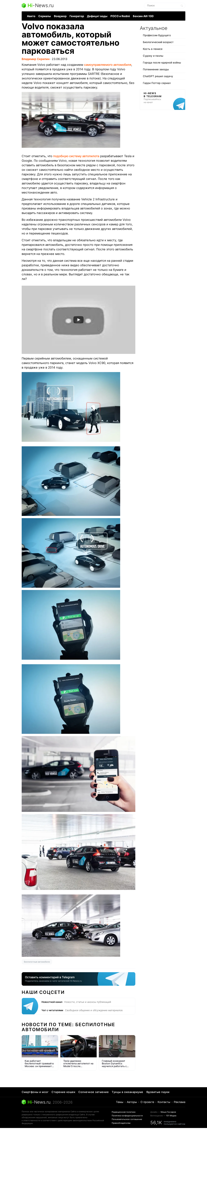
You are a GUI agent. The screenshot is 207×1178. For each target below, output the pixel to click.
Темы (119, 1102)
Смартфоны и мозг (35, 1092)
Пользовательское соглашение (127, 1119)
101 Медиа (171, 1115)
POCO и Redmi (120, 16)
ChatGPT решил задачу (158, 76)
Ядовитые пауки (158, 1092)
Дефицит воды (97, 16)
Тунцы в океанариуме (127, 1092)
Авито (31, 16)
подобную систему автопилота (76, 156)
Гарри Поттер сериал (157, 83)
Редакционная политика (123, 1112)
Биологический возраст (158, 42)
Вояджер (60, 16)
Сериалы (44, 16)
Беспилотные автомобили (37, 962)
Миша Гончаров (168, 1112)
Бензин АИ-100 (143, 16)
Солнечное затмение (93, 1092)
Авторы (132, 1102)
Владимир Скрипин (36, 59)
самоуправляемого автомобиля (107, 65)
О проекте (147, 1102)
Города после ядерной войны (162, 62)
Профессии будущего (157, 35)
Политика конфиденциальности (127, 1115)
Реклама (179, 1102)
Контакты (164, 1102)
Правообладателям (121, 1123)
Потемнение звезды (156, 69)
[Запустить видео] (78, 319)
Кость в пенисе (152, 48)
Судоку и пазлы (153, 55)
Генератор (77, 16)
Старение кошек (63, 1092)
